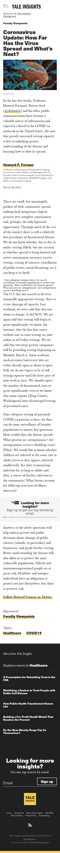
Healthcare (12, 633)
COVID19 (34, 633)
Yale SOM (49, 813)
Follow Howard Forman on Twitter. (27, 597)
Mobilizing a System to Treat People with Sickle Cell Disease (29, 691)
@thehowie (12, 111)
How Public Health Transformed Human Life (28, 705)
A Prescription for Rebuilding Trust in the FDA (29, 678)
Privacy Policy (30, 815)
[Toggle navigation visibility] (6, 6)
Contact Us (19, 813)
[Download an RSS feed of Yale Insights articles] (30, 825)
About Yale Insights (34, 813)
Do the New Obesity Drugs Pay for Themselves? (24, 731)
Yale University (17, 815)
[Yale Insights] (26, 7)
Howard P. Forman (18, 164)
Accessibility (44, 815)
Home (9, 813)
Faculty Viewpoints (15, 23)
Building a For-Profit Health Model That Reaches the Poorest (28, 718)
